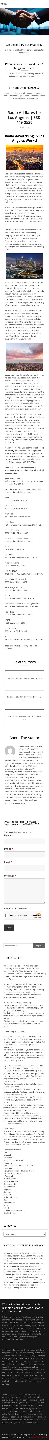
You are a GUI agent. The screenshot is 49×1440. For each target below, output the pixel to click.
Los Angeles (26, 645)
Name (8, 835)
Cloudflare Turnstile (15, 908)
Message (10, 875)
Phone (8, 848)
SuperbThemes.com (38, 1437)
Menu (4, 4)
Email (8, 862)
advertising (15, 645)
